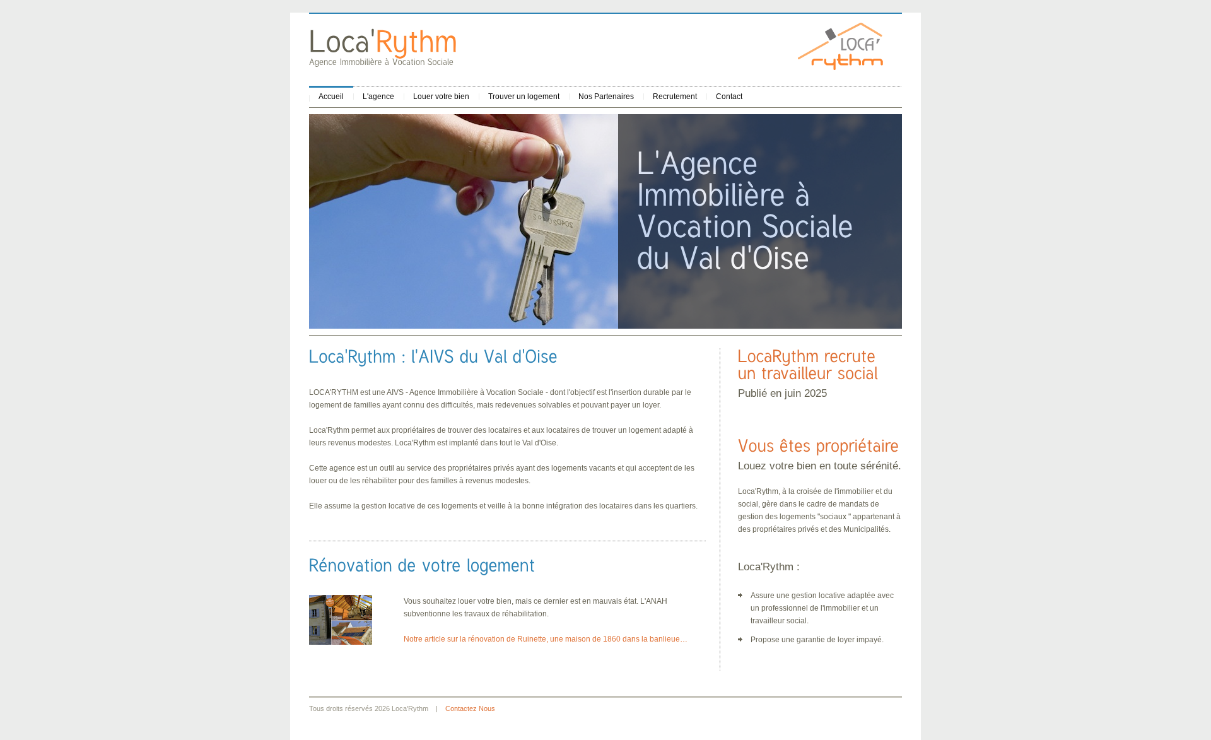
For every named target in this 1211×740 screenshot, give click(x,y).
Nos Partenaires (606, 96)
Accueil (331, 96)
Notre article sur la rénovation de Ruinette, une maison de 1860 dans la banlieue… (545, 639)
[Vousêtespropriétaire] (818, 445)
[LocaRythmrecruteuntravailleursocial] (809, 364)
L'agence (378, 96)
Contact (729, 96)
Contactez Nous (470, 708)
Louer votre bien (441, 96)
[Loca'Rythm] (383, 40)
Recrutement (675, 96)
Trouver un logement (523, 96)
